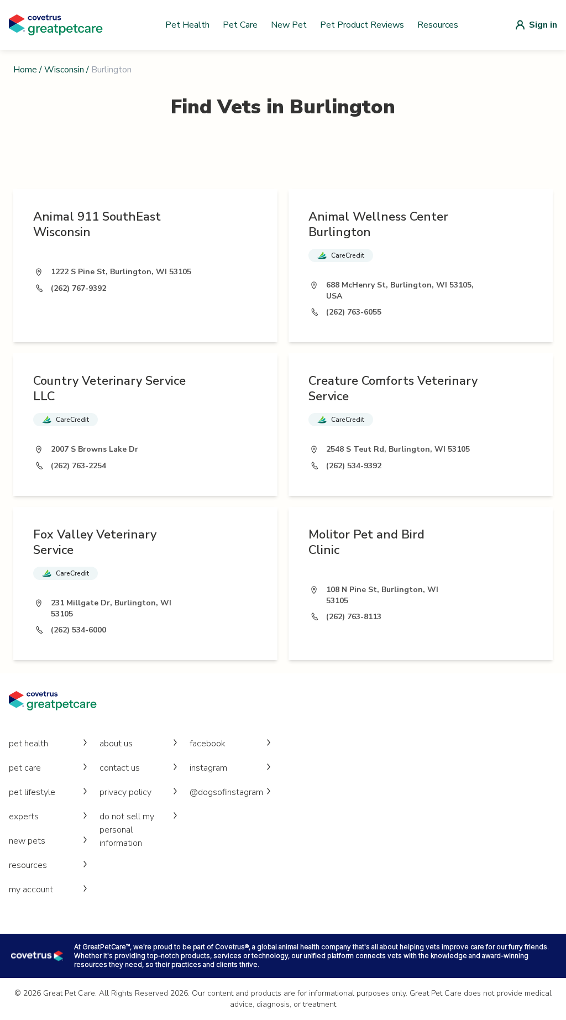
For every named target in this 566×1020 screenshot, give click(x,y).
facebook (208, 743)
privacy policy (125, 792)
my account (31, 889)
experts (24, 816)
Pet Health (187, 25)
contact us (119, 768)
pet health (28, 743)
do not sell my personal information (126, 829)
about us (116, 743)
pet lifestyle (32, 792)
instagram (208, 768)
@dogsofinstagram (226, 792)
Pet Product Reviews (362, 25)
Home (25, 70)
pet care (25, 768)
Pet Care (240, 25)
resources (28, 865)
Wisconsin (64, 70)
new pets (27, 841)
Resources (437, 25)
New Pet (289, 25)
